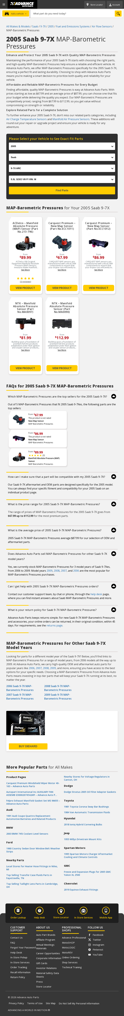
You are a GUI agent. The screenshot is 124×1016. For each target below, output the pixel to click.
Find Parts (62, 190)
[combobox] (76, 13)
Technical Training (72, 967)
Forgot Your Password (23, 947)
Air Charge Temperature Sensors (26, 119)
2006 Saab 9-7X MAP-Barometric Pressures (20, 688)
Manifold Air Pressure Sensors (70, 119)
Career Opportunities (48, 953)
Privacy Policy (16, 1003)
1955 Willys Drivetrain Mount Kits (82, 839)
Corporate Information (48, 958)
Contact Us (16, 937)
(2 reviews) (25, 281)
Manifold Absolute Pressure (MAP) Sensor (44, 460)
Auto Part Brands (45, 934)
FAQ (12, 942)
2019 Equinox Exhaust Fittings (81, 889)
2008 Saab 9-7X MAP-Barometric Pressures (58, 688)
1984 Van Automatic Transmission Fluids (87, 812)
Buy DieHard (28, 746)
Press (39, 981)
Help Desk (16, 952)
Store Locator (44, 986)
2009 (49, 570)
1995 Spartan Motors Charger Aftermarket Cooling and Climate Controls (88, 855)
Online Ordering (71, 957)
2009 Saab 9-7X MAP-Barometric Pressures (58, 696)
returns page (54, 625)
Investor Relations (46, 968)
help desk (96, 594)
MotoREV (67, 952)
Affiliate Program (45, 939)
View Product (25, 288)
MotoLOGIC (68, 947)
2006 (76, 570)
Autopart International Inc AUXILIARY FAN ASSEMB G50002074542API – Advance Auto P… (31, 793)
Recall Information (20, 972)
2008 (57, 570)
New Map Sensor (36, 421)
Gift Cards (41, 963)
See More (25, 269)
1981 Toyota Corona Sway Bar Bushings (86, 806)
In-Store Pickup (18, 957)
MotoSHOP (68, 942)
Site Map (51, 1003)
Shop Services (70, 962)
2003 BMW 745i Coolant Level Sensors (27, 833)
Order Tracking (18, 967)
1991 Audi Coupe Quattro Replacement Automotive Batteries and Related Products (31, 817)
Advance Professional (74, 937)
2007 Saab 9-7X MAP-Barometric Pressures (20, 696)
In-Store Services (20, 962)
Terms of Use (35, 1003)
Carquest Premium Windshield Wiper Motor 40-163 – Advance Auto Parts (32, 785)
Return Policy (17, 977)
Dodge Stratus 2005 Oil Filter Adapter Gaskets (90, 791)
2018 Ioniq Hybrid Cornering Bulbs (83, 824)
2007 (64, 570)
